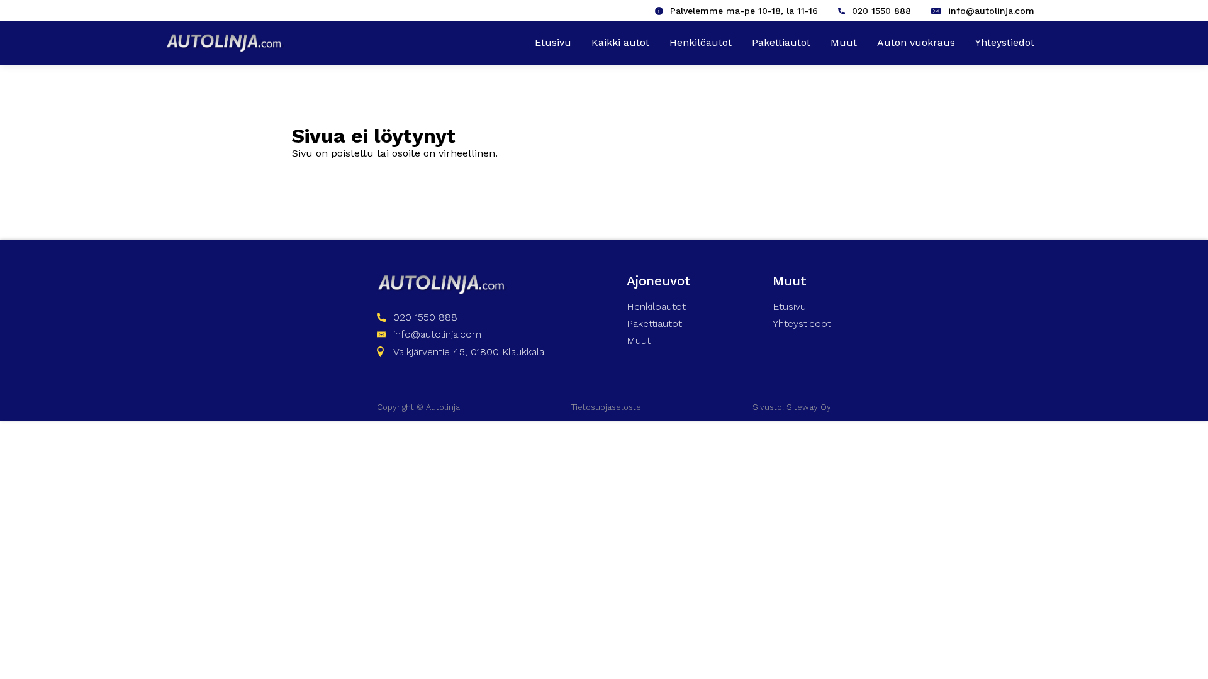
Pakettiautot (781, 42)
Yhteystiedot (1004, 42)
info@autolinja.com (991, 10)
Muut (843, 42)
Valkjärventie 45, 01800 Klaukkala (468, 352)
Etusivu (553, 42)
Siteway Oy (808, 407)
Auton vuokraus (916, 42)
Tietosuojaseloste (606, 407)
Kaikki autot (620, 42)
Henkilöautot (700, 42)
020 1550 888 (881, 10)
